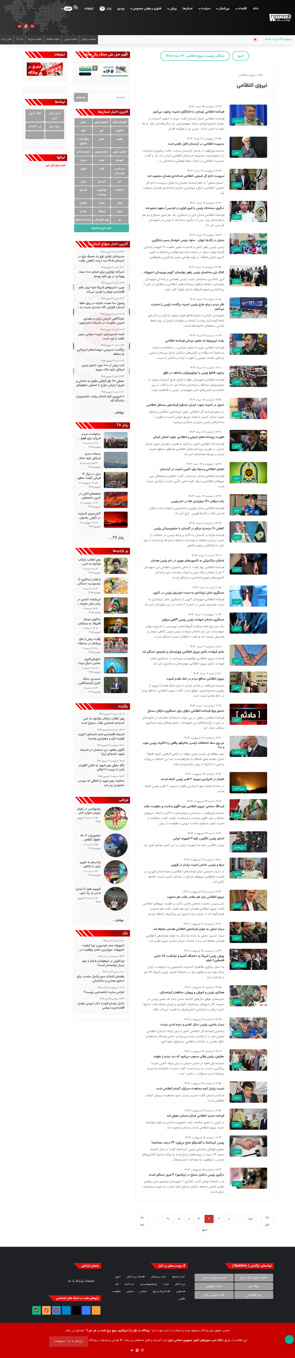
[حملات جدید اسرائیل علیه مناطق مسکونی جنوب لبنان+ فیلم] (116, 460)
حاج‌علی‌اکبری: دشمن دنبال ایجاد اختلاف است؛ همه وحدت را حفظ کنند (89, 661)
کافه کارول (35, 113)
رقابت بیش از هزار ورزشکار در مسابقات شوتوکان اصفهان (88, 641)
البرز (101, 130)
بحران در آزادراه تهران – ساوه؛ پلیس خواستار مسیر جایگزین (188, 240)
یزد (119, 220)
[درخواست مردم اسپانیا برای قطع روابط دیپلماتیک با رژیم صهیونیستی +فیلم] (116, 440)
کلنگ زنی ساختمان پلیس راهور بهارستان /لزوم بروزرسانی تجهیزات (184, 272)
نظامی (182, 1299)
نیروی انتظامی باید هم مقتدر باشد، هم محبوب (195, 897)
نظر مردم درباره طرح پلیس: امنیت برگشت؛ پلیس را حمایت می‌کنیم (187, 306)
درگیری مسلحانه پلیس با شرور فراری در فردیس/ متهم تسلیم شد (184, 208)
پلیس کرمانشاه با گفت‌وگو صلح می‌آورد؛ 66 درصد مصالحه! (188, 1142)
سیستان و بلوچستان (120, 171)
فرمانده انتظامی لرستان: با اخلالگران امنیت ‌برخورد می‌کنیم (188, 112)
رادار (106, 8)
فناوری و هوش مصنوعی (147, 8)
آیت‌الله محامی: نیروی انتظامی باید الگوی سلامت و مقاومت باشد (184, 806)
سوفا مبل (54, 126)
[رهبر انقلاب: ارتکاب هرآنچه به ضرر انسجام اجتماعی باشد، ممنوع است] (116, 566)
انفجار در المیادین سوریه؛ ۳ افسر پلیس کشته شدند (192, 779)
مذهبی (130, 1291)
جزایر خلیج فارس (101, 220)
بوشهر (119, 139)
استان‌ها (187, 8)
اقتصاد (242, 8)
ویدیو (120, 8)
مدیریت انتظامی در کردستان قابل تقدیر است (196, 144)
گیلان (119, 203)
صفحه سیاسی (70, 39)
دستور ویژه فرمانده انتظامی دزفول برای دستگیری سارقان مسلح (186, 711)
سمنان (83, 160)
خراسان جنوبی (120, 152)
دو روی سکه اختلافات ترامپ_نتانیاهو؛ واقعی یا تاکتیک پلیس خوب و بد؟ (183, 745)
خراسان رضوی (101, 152)
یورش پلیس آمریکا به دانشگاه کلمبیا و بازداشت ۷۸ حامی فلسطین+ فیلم (189, 958)
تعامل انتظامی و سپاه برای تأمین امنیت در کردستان (192, 469)
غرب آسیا (129, 1284)
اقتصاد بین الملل (136, 1277)
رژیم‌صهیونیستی (148, 1284)
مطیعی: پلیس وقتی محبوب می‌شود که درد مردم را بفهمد (188, 1056)
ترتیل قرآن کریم (54, 115)
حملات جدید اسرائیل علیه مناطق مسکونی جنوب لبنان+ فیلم (89, 456)
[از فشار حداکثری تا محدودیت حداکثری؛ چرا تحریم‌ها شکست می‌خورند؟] (116, 586)
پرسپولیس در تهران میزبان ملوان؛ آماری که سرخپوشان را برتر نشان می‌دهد (88, 811)
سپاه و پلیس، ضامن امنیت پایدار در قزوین (197, 865)
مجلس (143, 1291)
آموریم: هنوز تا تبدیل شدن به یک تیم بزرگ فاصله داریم (88, 891)
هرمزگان (101, 211)
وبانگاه (204, 1330)
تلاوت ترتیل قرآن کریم (253, 1277)
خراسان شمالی (83, 152)
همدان (83, 211)
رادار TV (19, 39)
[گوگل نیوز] (32, 26)
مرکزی (119, 211)
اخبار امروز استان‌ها (101, 228)
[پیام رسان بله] (19, 26)
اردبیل (83, 122)
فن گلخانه (35, 126)
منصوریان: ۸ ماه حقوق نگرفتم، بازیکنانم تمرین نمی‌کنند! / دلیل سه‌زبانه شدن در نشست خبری (90, 837)
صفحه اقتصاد (52, 39)
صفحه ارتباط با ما (81, 1281)
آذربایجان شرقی (120, 122)
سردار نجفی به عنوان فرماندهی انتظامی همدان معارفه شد (188, 929)
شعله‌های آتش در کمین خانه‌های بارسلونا (90, 496)
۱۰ (179, 1219)
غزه (117, 1284)
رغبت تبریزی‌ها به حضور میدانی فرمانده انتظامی (194, 340)
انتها (204, 1230)
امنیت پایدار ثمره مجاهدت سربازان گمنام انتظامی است (190, 1088)
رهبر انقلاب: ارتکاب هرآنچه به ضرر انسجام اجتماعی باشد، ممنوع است (89, 562)
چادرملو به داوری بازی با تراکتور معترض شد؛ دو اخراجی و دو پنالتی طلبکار (89, 864)
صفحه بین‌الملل (88, 39)
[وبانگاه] (280, 17)
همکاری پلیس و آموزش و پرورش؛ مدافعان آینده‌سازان (192, 992)
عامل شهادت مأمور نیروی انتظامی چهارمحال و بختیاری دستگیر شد (183, 652)
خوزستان (120, 160)
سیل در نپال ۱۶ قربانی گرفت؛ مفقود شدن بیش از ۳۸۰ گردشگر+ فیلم (88, 476)
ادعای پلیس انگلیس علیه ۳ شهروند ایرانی (198, 838)
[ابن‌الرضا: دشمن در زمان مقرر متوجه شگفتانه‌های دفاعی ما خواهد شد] (116, 605)
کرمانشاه (120, 190)
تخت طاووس (214, 1286)
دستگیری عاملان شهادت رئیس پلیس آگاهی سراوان (193, 619)
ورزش (173, 8)
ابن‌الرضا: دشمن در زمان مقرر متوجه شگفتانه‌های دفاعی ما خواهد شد (89, 601)
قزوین (83, 169)
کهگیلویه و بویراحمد (101, 192)
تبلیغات (89, 8)
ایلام (83, 130)
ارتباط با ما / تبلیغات (68, 1341)
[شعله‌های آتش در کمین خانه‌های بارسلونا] (116, 500)
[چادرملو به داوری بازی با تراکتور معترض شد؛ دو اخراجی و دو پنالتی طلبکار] (116, 872)
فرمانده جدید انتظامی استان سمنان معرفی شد (195, 1116)
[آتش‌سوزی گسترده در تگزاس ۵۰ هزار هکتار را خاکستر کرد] (116, 520)
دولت (166, 1284)
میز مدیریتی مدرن (214, 1277)
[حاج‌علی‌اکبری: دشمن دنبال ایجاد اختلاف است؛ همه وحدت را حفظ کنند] (116, 665)
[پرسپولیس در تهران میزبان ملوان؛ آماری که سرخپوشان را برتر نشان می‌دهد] (116, 818)
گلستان (83, 190)
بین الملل (180, 1284)
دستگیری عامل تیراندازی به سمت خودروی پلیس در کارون (188, 593)
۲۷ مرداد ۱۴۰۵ (195, 56)
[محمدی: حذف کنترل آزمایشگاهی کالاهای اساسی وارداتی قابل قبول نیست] (116, 685)
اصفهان (119, 130)
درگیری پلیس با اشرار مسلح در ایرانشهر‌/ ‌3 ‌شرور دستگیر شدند (186, 1175)
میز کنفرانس (253, 1295)
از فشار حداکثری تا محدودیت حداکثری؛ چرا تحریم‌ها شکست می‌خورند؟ (88, 582)
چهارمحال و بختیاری (83, 141)
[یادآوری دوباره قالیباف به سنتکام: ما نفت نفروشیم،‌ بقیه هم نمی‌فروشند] (116, 625)
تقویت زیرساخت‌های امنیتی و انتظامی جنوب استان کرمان (188, 437)
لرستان (102, 203)
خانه (256, 8)
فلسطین (180, 1291)
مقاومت (116, 1291)
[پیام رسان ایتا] (26, 26)
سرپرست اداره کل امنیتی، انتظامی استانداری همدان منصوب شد (185, 176)
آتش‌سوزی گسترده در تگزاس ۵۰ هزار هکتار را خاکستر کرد (89, 516)
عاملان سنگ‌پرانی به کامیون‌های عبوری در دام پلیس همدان (187, 560)
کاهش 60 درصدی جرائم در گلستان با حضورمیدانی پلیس (189, 528)
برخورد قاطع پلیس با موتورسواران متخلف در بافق (193, 373)
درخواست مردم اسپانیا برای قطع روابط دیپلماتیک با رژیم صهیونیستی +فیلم (89, 436)
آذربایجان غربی (101, 122)
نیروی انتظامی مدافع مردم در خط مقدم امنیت (195, 679)
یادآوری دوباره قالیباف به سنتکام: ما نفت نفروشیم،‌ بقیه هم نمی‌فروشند (89, 621)
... (55, 135)
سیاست (205, 8)
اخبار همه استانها (83, 220)
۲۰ (168, 1219)
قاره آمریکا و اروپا (161, 1291)
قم (119, 181)
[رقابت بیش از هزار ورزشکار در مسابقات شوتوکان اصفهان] (116, 645)
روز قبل (267, 1221)
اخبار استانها (178, 1277)
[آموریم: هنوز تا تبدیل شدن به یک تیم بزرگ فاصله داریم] (116, 899)
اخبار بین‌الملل (158, 1277)
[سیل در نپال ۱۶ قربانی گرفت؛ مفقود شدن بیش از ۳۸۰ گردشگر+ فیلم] (116, 480)
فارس (101, 169)
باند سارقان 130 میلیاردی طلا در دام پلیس (197, 501)
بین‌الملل (224, 8)
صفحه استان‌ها (35, 39)
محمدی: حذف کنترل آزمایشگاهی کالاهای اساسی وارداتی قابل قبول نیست (90, 681)
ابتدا (250, 1219)
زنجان (101, 160)
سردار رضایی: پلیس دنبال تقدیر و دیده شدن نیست (192, 1024)
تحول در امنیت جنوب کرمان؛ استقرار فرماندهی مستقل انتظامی (185, 405)
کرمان (83, 181)
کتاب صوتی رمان (214, 1295)
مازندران (83, 203)
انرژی (118, 1277)
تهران (101, 139)
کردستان (101, 181)
